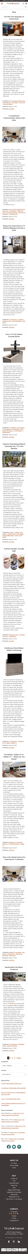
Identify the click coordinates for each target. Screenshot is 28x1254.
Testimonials (14, 1194)
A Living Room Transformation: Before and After (14, 118)
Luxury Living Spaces (12, 212)
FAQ (14, 1181)
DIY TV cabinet (6, 743)
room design (15, 102)
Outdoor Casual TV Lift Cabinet (15, 534)
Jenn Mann (11, 108)
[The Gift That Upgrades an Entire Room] (14, 29)
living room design (7, 104)
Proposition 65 (14, 1220)
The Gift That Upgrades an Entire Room (11, 1083)
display (4, 1046)
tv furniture (21, 319)
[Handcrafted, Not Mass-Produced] (14, 976)
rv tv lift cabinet (17, 430)
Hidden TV (14, 743)
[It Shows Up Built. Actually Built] (14, 562)
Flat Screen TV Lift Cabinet (14, 1199)
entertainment (12, 636)
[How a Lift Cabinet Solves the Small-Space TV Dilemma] (14, 874)
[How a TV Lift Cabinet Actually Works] (14, 351)
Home (14, 1167)
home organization (17, 321)
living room (5, 211)
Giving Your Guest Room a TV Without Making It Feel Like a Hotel (14, 228)
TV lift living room (13, 214)
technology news (13, 634)
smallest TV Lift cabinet (15, 952)
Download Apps (14, 1183)
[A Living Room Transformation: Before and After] (14, 134)
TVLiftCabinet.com (12, 1003)
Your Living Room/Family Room (17, 101)
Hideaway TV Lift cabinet (15, 842)
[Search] (25, 7)
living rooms (22, 102)
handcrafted (21, 1044)
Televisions (21, 741)
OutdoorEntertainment (8, 535)
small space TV (11, 954)
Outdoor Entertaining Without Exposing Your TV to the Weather (14, 446)
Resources (14, 1185)
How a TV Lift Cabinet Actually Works (10, 1099)
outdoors (11, 532)
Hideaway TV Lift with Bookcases (11, 844)
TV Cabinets (12, 427)
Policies (14, 1216)
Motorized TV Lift (14, 1197)
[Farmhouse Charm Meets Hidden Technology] (14, 664)
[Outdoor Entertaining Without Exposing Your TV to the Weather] (14, 459)
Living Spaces (12, 211)
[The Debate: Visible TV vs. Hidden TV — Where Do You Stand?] (14, 769)
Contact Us (14, 1178)
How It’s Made (14, 1165)
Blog (14, 1187)
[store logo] (13, 3)
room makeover (6, 102)
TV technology (13, 319)
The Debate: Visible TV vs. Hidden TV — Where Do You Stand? (14, 757)
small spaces (12, 955)
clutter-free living (6, 321)
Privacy (14, 1218)
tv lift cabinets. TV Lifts (17, 429)
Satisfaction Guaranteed (14, 1192)
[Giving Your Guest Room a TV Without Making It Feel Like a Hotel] (14, 244)
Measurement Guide (14, 1190)
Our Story (14, 1163)
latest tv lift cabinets (7, 430)
